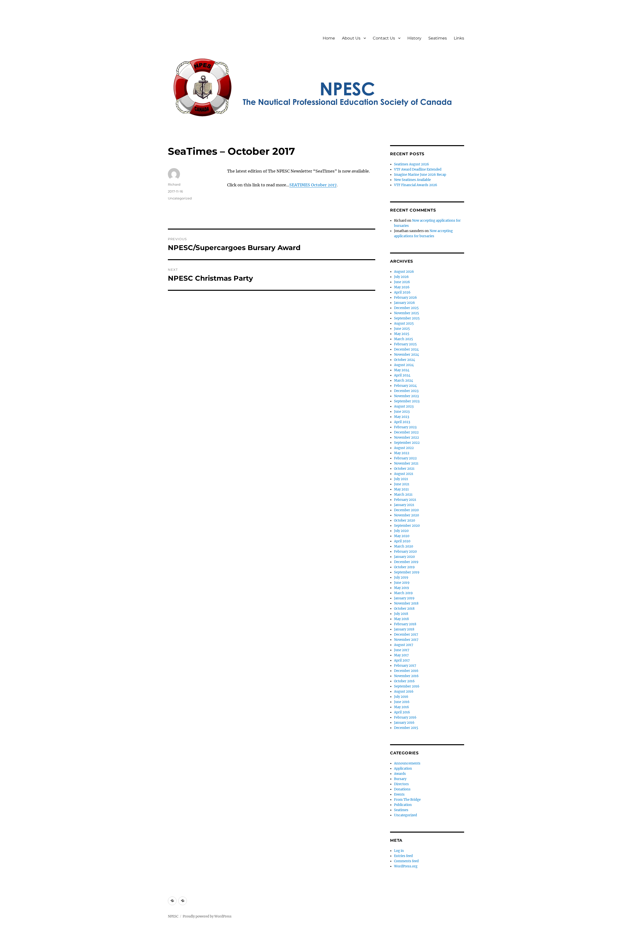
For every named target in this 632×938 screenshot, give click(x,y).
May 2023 (401, 417)
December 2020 (406, 510)
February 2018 (405, 624)
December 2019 (406, 562)
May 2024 (401, 370)
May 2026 (402, 287)
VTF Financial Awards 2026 (415, 185)
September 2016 (406, 686)
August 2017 (403, 645)
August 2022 (404, 448)
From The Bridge (407, 800)
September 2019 (406, 572)
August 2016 (404, 691)
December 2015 (406, 728)
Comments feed (406, 861)
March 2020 (403, 546)
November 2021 (406, 463)
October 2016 (404, 681)
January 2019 (404, 598)
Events (399, 794)
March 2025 (403, 339)
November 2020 (406, 515)
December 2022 (406, 432)
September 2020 (407, 526)
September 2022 (407, 443)
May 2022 (401, 453)
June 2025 (402, 329)
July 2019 (401, 577)
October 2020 (404, 520)
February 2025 (405, 344)
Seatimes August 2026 (411, 164)
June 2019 (402, 583)
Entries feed (403, 856)
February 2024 (405, 386)
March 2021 (403, 494)
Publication (403, 805)
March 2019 (403, 593)
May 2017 (401, 655)
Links (459, 38)
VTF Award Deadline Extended (417, 169)
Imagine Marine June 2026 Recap (420, 175)
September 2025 (407, 318)
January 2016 (404, 723)
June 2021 (401, 484)
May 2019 (401, 588)
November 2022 (406, 437)
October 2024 (404, 360)
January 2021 (404, 505)
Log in (399, 851)
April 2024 (402, 375)
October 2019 (404, 567)
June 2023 (402, 412)
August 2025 (404, 323)
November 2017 (406, 640)
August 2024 (404, 365)
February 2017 (405, 666)
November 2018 (406, 603)
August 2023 (404, 406)
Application (403, 768)
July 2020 (401, 531)
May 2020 (401, 536)
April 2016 (402, 712)
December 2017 (406, 634)
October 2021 (404, 469)
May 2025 (401, 334)
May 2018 (401, 619)
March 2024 (403, 380)
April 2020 (402, 541)
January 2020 (404, 557)
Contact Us (384, 38)
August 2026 (404, 272)
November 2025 (406, 313)
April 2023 (402, 422)
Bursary (400, 779)
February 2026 (405, 297)
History (414, 38)
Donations (402, 789)
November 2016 (406, 676)
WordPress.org (405, 866)
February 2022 (405, 458)
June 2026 (402, 282)
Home (329, 38)
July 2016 (401, 697)
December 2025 (406, 308)
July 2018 (401, 614)
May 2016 (401, 707)
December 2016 (406, 671)
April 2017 (402, 660)
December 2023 (406, 391)
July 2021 (401, 479)
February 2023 (405, 427)
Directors (401, 784)
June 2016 (402, 702)
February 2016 (405, 717)
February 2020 (405, 551)
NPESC (173, 916)
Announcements (407, 763)
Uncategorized (180, 198)
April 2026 (402, 292)
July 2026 (401, 277)
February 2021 (405, 500)
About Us (351, 38)
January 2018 (404, 629)
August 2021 (403, 474)
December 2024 (406, 349)
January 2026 (404, 303)
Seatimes (437, 38)
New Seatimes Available (412, 180)
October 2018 (404, 608)
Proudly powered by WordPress (207, 916)
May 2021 (401, 489)
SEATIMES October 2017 (312, 184)
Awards (400, 774)
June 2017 (401, 650)
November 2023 (406, 396)
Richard (174, 184)
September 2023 (406, 401)
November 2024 (406, 354)
